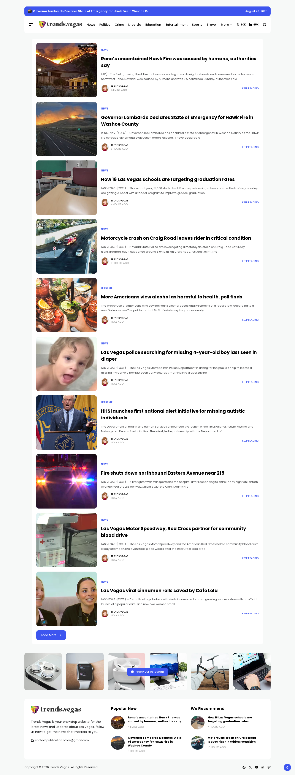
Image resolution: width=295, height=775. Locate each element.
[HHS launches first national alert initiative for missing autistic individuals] (66, 422)
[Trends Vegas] (59, 24)
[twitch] (269, 767)
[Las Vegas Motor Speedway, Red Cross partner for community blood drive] (66, 540)
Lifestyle (107, 288)
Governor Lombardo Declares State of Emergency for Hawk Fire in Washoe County (155, 741)
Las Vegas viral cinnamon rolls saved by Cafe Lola (159, 590)
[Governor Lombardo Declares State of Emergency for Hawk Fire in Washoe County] (66, 129)
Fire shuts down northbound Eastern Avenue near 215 (162, 473)
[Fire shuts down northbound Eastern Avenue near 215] (66, 481)
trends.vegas (119, 86)
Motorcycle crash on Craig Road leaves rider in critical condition (176, 238)
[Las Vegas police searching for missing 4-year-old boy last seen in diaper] (66, 364)
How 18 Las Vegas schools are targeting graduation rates (168, 179)
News (104, 50)
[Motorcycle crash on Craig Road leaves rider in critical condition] (66, 246)
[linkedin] (262, 767)
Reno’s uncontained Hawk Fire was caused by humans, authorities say (86, 11)
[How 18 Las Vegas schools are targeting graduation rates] (66, 187)
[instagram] (256, 767)
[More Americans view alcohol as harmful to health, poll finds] (66, 305)
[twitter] (250, 767)
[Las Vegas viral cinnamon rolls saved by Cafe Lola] (66, 599)
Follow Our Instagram (150, 672)
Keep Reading (250, 88)
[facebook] (244, 767)
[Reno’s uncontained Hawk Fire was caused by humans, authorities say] (30, 11)
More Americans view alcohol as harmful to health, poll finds (171, 297)
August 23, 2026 (256, 11)
